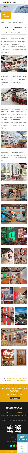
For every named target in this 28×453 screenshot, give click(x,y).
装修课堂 (9, 22)
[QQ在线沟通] (12, 451)
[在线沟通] (8, 451)
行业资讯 (15, 22)
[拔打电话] (16, 451)
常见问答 (21, 22)
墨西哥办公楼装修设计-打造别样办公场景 (16, 378)
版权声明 (14, 441)
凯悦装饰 (9, 2)
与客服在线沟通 (14, 398)
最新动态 (3, 22)
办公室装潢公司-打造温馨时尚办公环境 (16, 380)
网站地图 (9, 441)
